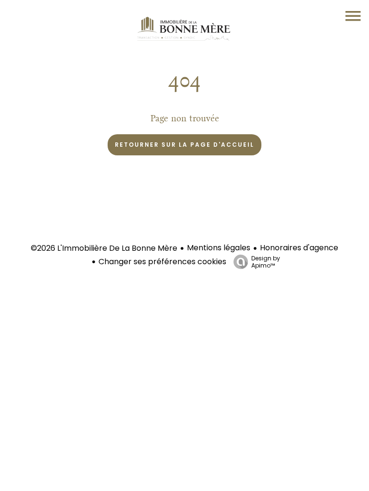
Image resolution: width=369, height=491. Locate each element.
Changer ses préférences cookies (162, 261)
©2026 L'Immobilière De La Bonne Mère (104, 248)
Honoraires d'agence (299, 247)
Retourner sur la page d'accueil (184, 144)
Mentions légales (218, 247)
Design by (265, 261)
